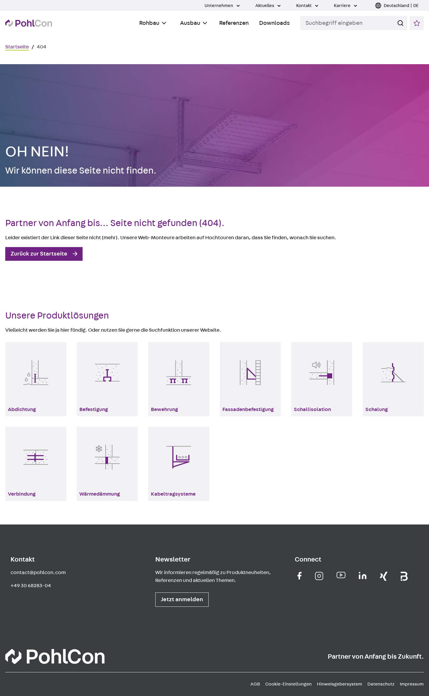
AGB (255, 684)
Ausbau (190, 23)
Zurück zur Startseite (39, 254)
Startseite (17, 47)
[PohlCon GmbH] (299, 575)
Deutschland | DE (401, 6)
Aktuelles (265, 6)
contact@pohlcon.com (38, 572)
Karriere (342, 6)
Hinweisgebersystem (339, 684)
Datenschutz (381, 684)
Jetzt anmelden (182, 599)
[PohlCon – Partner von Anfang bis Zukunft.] (28, 23)
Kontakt (304, 6)
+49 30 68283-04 (31, 585)
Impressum (412, 684)
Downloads (274, 23)
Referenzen (234, 23)
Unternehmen (219, 6)
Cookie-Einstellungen (288, 684)
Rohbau (149, 23)
